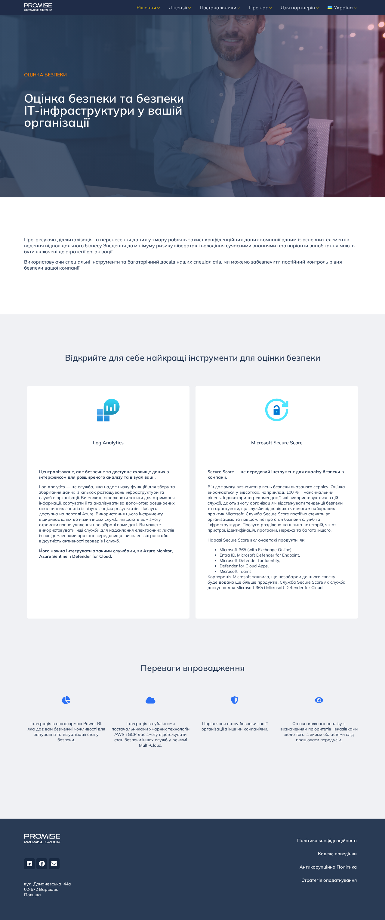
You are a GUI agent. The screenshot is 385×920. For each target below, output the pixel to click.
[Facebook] (41, 863)
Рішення (146, 8)
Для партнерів (298, 8)
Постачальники (218, 8)
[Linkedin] (29, 863)
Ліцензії (178, 8)
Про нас (258, 8)
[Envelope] (54, 863)
